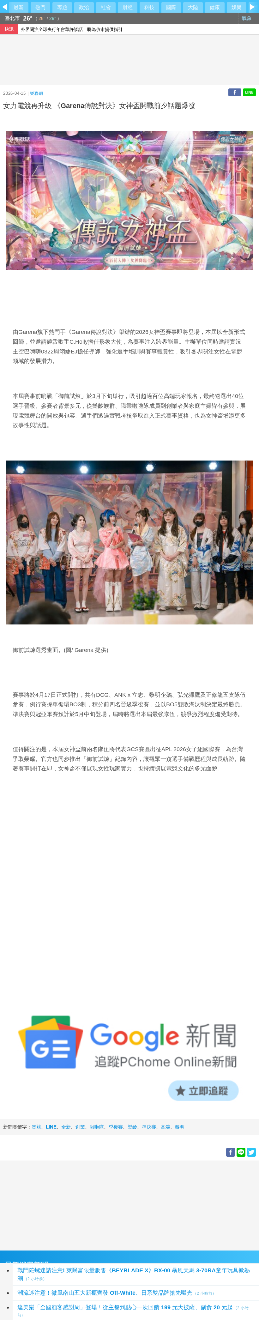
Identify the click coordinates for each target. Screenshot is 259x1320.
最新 (19, 7)
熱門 (40, 7)
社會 (106, 7)
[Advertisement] (129, 1204)
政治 (84, 7)
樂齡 (132, 1127)
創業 (80, 1127)
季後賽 (116, 1127)
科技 (149, 7)
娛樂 (237, 7)
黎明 (179, 1127)
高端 (165, 1127)
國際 (171, 7)
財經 (128, 7)
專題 (62, 7)
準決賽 (149, 1127)
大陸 (193, 7)
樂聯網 (36, 93)
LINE (51, 1127)
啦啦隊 (97, 1127)
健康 (215, 7)
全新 (66, 1127)
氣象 (247, 18)
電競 (36, 1127)
